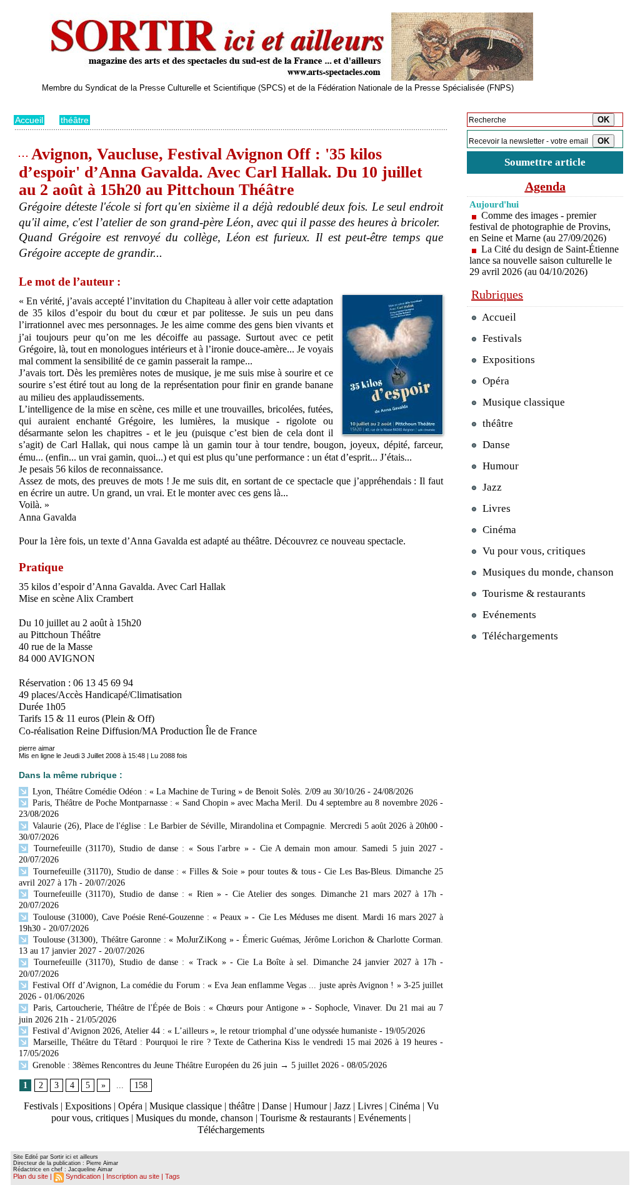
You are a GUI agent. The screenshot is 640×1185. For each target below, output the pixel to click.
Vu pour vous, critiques (533, 551)
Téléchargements (231, 1129)
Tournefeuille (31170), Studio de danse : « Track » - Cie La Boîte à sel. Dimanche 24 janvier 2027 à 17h (233, 962)
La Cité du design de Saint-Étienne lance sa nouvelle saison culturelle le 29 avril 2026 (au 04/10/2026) (544, 260)
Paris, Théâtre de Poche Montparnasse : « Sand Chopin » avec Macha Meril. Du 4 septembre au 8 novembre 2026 (234, 803)
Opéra (130, 1106)
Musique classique (185, 1106)
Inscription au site (132, 1176)
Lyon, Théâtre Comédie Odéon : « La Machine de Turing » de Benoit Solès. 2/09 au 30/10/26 (197, 791)
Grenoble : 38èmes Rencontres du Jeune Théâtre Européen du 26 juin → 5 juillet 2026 (184, 1065)
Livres (370, 1106)
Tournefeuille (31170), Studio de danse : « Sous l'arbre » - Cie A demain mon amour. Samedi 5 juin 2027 (233, 848)
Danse (274, 1106)
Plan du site (30, 1176)
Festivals (41, 1106)
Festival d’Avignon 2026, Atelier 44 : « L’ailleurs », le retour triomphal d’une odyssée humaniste (203, 1031)
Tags (172, 1176)
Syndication (83, 1176)
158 (141, 1085)
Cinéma (404, 1106)
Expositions (88, 1106)
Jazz (342, 1106)
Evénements (382, 1117)
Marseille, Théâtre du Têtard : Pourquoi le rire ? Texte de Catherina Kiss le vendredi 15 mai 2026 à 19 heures (233, 1042)
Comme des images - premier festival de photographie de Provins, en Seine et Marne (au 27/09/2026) (540, 226)
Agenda (545, 186)
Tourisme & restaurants (305, 1117)
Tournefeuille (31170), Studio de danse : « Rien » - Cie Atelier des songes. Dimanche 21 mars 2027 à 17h (233, 894)
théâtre (75, 120)
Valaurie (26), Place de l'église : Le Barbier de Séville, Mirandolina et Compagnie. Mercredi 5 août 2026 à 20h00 (234, 826)
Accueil (29, 120)
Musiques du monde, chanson (194, 1117)
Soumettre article (545, 162)
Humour (310, 1106)
